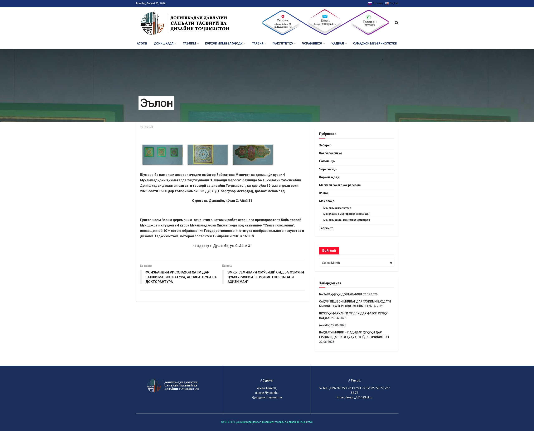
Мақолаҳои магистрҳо (337, 208)
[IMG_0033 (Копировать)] (207, 154)
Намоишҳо (327, 161)
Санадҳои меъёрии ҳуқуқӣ (375, 43)
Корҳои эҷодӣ (329, 177)
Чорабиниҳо (328, 169)
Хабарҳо (325, 145)
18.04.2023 (146, 126)
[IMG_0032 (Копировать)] (162, 154)
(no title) (324, 325)
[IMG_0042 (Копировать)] (252, 154)
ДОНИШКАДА (163, 43)
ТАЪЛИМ (189, 43)
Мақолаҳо (326, 201)
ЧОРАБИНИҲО (312, 43)
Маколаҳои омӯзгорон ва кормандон (346, 213)
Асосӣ (142, 43)
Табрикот (326, 228)
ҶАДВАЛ (337, 43)
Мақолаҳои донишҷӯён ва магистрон (346, 220)
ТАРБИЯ (257, 43)
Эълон (324, 193)
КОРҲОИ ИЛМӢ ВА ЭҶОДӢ (224, 43)
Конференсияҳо (330, 153)
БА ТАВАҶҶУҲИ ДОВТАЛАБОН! (340, 294)
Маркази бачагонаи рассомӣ (340, 185)
